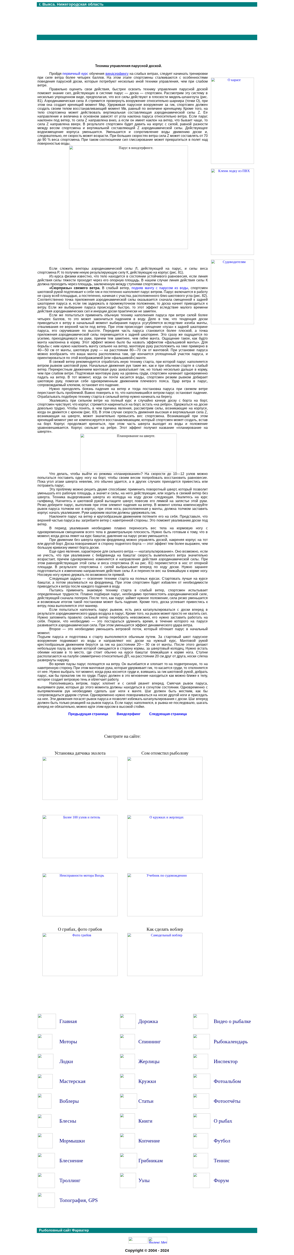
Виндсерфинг (129, 714)
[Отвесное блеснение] (46, 1167)
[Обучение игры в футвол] (200, 1147)
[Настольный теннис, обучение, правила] (200, 1167)
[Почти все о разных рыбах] (201, 1127)
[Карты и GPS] (46, 1206)
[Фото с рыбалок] (201, 1087)
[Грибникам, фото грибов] (80, 975)
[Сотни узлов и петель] (128, 1187)
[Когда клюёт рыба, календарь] (201, 1048)
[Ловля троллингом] (46, 1187)
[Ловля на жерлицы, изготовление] (127, 1068)
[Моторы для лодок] (45, 1048)
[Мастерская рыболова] (45, 1087)
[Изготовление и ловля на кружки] (127, 1087)
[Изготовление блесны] (44, 1126)
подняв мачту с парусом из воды (160, 288)
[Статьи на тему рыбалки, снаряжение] (128, 1107)
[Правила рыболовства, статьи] (200, 1068)
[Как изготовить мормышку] (45, 1147)
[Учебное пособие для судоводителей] (232, 323)
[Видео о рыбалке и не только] (200, 1027)
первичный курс (75, 73)
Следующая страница (168, 714)
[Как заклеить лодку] (232, 253)
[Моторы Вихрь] (80, 915)
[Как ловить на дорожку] (128, 1027)
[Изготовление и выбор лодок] (45, 1068)
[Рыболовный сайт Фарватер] (47, 1027)
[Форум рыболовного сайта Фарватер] (201, 1187)
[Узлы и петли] (80, 857)
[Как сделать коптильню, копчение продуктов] (127, 1147)
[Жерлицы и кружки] (165, 857)
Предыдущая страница (88, 714)
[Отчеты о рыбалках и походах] (201, 1107)
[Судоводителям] (165, 915)
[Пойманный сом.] (165, 799)
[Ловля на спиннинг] (127, 1048)
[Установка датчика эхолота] (80, 799)
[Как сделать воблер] (165, 975)
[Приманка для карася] (232, 163)
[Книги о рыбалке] (127, 1127)
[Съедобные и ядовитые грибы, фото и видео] (128, 1167)
